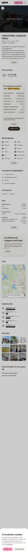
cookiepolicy (9, 544)
